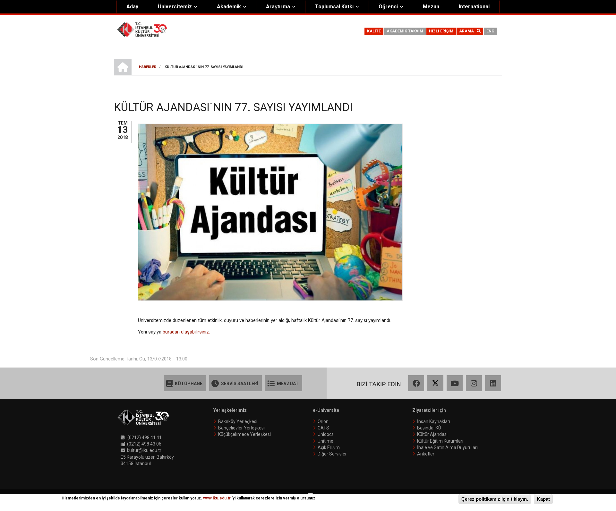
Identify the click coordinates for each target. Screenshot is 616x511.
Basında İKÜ (429, 427)
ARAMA (468, 31)
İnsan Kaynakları (433, 421)
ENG (490, 31)
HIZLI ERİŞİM (441, 31)
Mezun (431, 7)
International (474, 7)
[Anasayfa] (142, 29)
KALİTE (374, 31)
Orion (323, 421)
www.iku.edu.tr (217, 498)
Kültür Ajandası (432, 434)
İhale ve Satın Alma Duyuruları (447, 447)
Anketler (425, 453)
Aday (132, 7)
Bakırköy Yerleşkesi (237, 421)
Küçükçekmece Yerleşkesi (244, 434)
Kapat (543, 499)
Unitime (325, 441)
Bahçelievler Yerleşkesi (241, 427)
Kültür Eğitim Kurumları (440, 441)
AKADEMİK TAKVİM (405, 31)
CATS (323, 427)
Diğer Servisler (332, 453)
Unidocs (326, 434)
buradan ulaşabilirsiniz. (186, 332)
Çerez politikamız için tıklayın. (494, 499)
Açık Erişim (329, 447)
